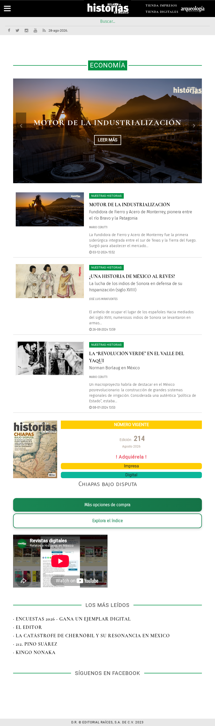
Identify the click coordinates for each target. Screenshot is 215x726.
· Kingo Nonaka (34, 652)
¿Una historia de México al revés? (132, 276)
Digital (131, 474)
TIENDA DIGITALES (162, 13)
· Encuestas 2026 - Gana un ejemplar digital (72, 619)
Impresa (131, 465)
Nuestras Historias (106, 196)
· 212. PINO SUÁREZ (35, 644)
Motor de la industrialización (129, 205)
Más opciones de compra (107, 504)
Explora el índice (107, 520)
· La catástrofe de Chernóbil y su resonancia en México (91, 636)
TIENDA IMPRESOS (161, 6)
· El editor (27, 627)
